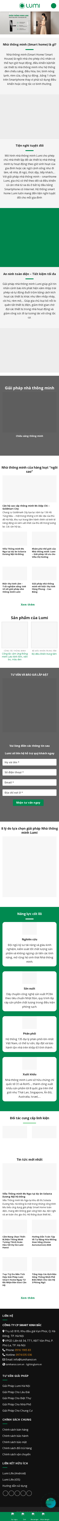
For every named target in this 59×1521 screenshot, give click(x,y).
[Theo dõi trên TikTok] (11, 1493)
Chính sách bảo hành (15, 1436)
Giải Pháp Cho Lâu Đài (16, 1392)
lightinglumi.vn (34, 1364)
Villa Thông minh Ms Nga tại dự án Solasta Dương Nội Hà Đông (14, 551)
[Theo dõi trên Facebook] (5, 1493)
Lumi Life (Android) (14, 1473)
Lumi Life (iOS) (11, 1479)
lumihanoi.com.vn (15, 1364)
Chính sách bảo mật (14, 1442)
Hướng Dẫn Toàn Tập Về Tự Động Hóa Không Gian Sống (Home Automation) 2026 (44, 1240)
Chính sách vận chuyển (16, 1454)
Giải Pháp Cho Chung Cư (17, 1410)
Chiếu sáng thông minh (29, 436)
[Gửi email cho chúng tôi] (17, 1493)
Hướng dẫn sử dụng (14, 1485)
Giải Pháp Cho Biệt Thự (16, 1398)
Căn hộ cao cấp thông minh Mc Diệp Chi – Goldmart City (26, 507)
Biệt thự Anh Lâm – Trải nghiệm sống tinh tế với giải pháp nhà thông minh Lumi (14, 587)
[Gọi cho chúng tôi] (23, 1493)
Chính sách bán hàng (15, 1429)
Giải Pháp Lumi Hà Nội (16, 1386)
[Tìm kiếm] (53, 6)
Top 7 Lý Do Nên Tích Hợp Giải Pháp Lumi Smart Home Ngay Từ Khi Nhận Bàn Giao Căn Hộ (14, 1279)
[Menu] (4, 6)
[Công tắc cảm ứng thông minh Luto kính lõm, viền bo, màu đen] (15, 635)
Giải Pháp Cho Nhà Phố (16, 1404)
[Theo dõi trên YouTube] (29, 1493)
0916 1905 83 (23, 1350)
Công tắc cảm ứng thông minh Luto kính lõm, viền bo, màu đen (15, 656)
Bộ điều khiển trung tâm (44, 653)
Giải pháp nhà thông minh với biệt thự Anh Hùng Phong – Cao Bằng (43, 587)
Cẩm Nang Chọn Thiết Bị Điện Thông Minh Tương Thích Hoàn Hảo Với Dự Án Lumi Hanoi (13, 1242)
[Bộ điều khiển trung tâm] (44, 635)
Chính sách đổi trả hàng (17, 1448)
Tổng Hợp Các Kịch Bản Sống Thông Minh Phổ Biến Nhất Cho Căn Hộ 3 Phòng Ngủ (44, 1278)
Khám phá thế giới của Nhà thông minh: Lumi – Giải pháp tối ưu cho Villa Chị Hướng (44, 552)
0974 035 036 (24, 1355)
